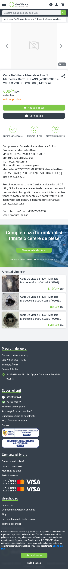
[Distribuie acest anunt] (63, 76)
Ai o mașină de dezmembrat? (17, 411)
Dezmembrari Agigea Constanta (18, 509)
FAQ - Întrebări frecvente (15, 420)
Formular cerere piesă (13, 406)
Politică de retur (10, 475)
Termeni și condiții (11, 523)
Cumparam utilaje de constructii (18, 416)
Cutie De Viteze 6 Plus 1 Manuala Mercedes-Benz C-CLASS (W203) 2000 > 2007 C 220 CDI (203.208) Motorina (39, 280)
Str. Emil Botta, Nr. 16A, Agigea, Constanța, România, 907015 (33, 376)
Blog (4, 514)
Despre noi (7, 505)
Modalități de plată (11, 470)
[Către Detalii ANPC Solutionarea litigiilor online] (34, 443)
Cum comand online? (13, 461)
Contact (6, 425)
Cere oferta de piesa (34, 250)
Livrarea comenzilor (12, 466)
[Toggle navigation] (5, 4)
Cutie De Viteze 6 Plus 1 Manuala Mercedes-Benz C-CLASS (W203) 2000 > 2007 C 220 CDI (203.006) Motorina (39, 299)
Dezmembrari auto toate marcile (19, 519)
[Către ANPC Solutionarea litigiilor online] (34, 432)
